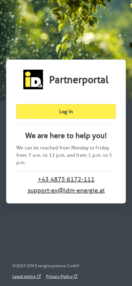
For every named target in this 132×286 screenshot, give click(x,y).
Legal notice (24, 276)
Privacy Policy (59, 276)
